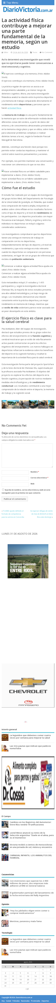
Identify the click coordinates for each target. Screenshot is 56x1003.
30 (51, 983)
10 (5, 976)
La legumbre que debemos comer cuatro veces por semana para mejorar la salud (30, 736)
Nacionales (25, 1001)
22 (43, 979)
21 (35, 979)
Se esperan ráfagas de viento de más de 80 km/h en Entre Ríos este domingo (41, 514)
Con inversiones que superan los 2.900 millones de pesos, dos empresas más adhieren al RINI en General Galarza (29, 883)
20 (28, 979)
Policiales (16, 1001)
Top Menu (12, 2)
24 (5, 983)
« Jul (27, 989)
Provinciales (35, 1001)
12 (20, 976)
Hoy (3, 1001)
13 (28, 976)
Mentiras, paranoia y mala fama (26, 921)
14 (35, 976)
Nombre (35, 472)
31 (5, 986)
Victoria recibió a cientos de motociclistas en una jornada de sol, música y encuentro (31, 845)
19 (20, 979)
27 (28, 983)
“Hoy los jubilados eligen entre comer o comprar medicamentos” (29, 911)
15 (43, 976)
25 (13, 983)
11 (13, 976)
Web (32, 484)
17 (5, 979)
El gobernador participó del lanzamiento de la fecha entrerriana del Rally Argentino (32, 893)
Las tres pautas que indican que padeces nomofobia (30, 747)
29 (43, 983)
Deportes (45, 1001)
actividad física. (14, 108)
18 (13, 979)
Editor (6, 52)
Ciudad (8, 1001)
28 (35, 983)
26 (20, 983)
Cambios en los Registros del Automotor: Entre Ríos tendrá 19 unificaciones (30, 823)
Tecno (34, 52)
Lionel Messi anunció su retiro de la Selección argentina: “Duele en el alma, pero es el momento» (32, 835)
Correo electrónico (39, 478)
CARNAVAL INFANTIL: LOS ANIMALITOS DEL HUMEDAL (31, 856)
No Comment (47, 52)
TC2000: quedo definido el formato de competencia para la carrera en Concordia (13, 514)
